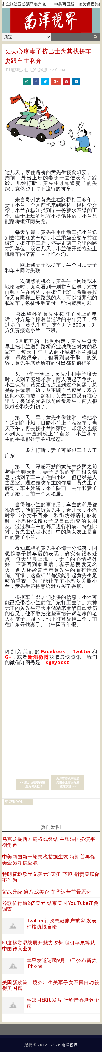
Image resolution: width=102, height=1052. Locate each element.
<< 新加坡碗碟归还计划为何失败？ (32, 784)
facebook (14, 801)
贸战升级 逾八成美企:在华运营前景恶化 (47, 891)
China (60, 69)
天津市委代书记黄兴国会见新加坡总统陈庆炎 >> (68, 782)
